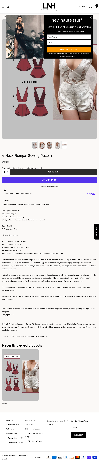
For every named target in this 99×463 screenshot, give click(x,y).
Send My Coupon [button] (69, 49)
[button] (90, 17)
